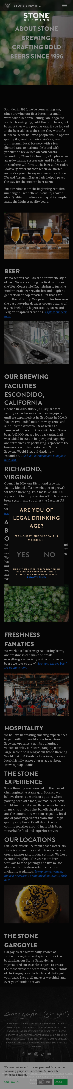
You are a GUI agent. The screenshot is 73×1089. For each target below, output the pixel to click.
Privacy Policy (36, 1083)
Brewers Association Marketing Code (51, 1073)
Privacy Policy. (36, 577)
